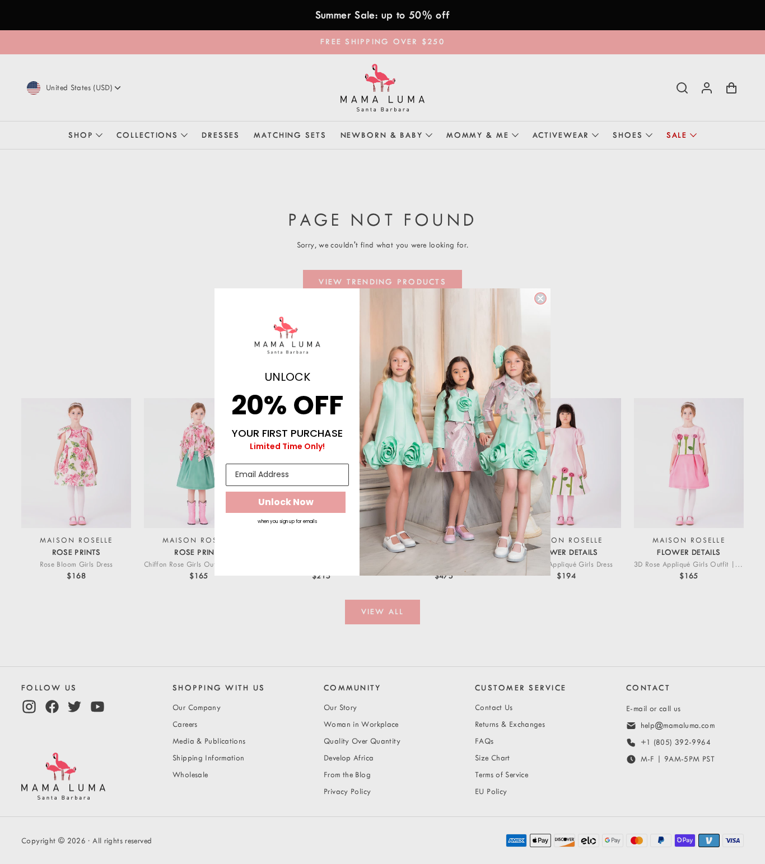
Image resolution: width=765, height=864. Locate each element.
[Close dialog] (540, 298)
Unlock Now (286, 502)
